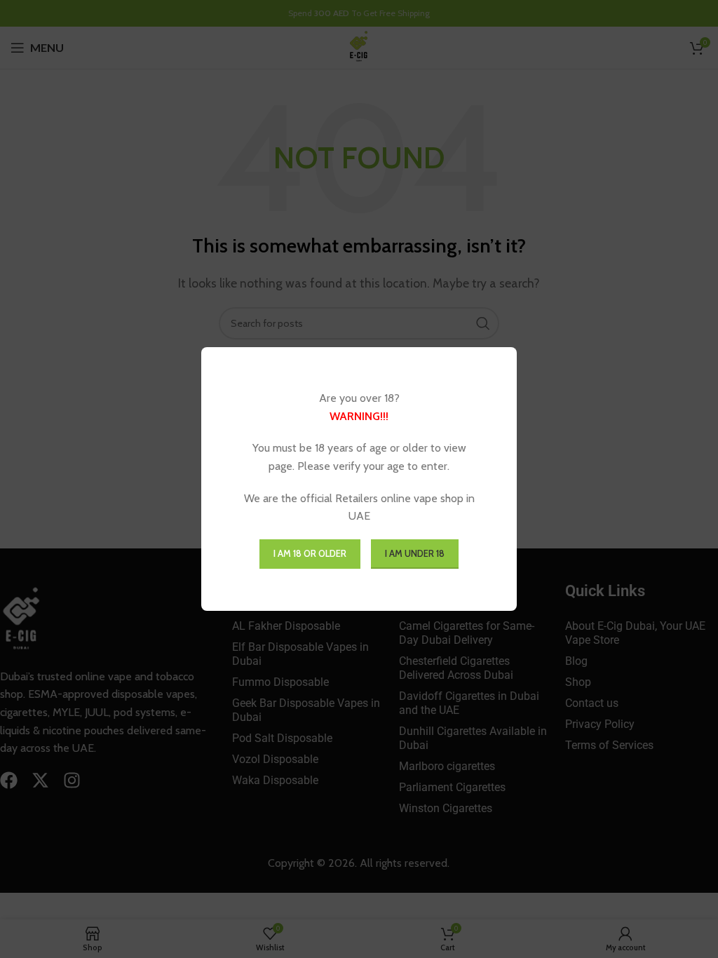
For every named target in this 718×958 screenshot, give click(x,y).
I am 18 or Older (309, 553)
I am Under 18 (415, 553)
